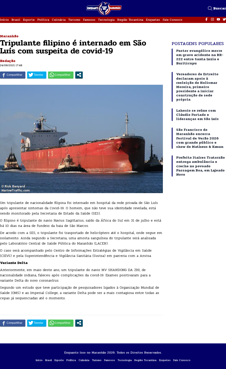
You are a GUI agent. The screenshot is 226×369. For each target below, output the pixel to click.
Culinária (59, 19)
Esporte (29, 19)
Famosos (89, 19)
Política (43, 19)
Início (4, 19)
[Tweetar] (36, 75)
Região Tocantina (130, 19)
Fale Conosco (172, 19)
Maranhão (9, 36)
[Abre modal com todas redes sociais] (79, 75)
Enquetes (153, 19)
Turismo (74, 19)
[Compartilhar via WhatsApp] (60, 75)
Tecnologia (106, 19)
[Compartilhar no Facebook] (12, 75)
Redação (7, 61)
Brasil (15, 19)
